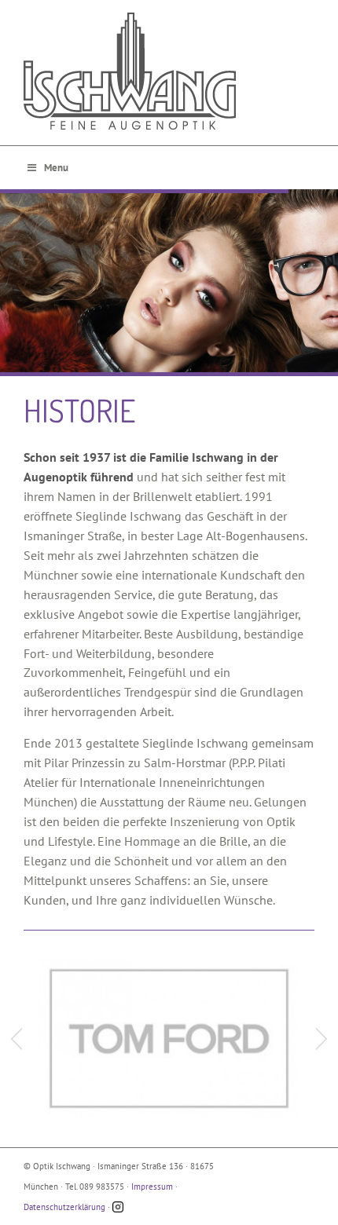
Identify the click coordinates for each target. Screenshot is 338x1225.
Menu (56, 167)
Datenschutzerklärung (64, 1206)
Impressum (152, 1186)
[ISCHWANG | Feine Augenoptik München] (169, 71)
